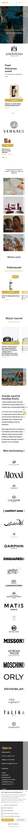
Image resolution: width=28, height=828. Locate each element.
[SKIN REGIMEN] (14, 701)
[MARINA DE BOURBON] (14, 595)
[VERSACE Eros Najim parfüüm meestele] (8, 141)
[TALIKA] (14, 713)
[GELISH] (14, 571)
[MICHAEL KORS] (14, 629)
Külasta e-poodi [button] (14, 257)
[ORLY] (14, 677)
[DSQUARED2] (14, 559)
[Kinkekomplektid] (14, 205)
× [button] (26, 791)
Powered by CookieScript (14, 826)
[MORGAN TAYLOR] (14, 653)
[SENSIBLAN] (14, 689)
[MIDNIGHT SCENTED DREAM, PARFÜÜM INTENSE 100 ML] (14, 92)
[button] (25, 2)
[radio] (3, 157)
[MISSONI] (14, 641)
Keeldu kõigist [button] (21, 820)
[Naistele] (14, 242)
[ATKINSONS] (14, 486)
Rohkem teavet (20, 802)
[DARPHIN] (14, 547)
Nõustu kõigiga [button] (7, 820)
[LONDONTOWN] (14, 583)
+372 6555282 (10, 759)
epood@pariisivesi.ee (11, 763)
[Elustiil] (14, 186)
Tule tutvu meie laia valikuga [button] (14, 33)
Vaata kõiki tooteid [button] (14, 322)
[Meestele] (14, 224)
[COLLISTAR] (14, 498)
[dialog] (14, 809)
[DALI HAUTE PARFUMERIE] (14, 535)
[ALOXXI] (14, 474)
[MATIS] (14, 607)
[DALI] (14, 523)
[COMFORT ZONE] (14, 510)
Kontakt (4, 773)
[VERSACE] (14, 725)
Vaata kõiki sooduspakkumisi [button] (14, 271)
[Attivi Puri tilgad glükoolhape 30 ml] (11, 285)
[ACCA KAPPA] (14, 462)
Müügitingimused (6, 777)
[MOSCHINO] (14, 665)
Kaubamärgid (5, 775)
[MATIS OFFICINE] (14, 617)
